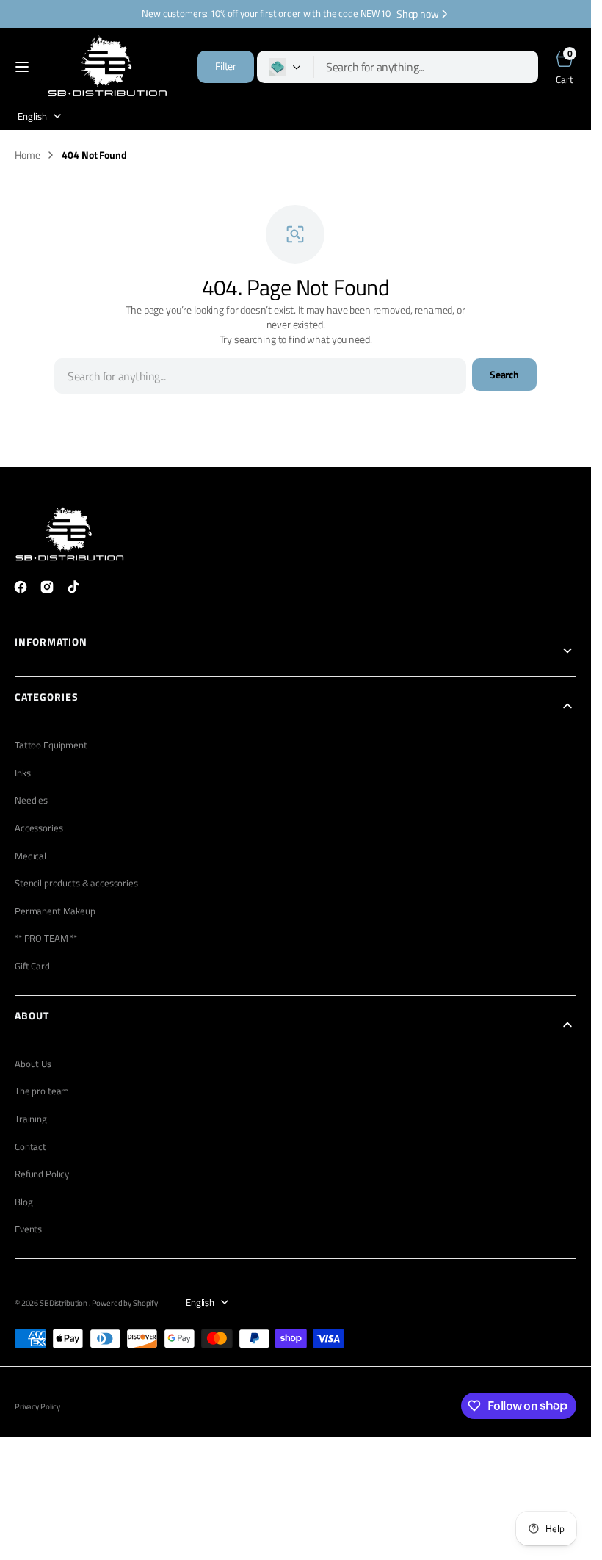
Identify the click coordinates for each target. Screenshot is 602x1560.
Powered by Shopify (125, 1303)
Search (504, 374)
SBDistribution (64, 1303)
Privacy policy (37, 1406)
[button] (22, 67)
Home (27, 155)
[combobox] (426, 67)
